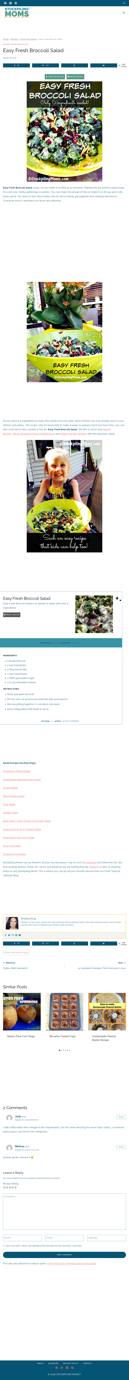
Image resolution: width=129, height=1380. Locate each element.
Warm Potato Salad (13, 796)
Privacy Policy (70, 1363)
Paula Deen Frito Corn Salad (18, 837)
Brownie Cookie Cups (63, 1036)
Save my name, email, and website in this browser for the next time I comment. (44, 1246)
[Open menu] (123, 13)
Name (8, 1237)
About (40, 1363)
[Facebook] (5, 3)
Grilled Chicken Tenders (73, 433)
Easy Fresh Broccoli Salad (16, 952)
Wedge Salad (10, 812)
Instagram (90, 862)
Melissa (19, 1146)
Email (50, 1237)
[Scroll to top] (123, 1370)
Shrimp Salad (10, 788)
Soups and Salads (28, 39)
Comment (10, 1196)
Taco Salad (9, 804)
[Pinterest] (15, 3)
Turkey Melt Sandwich (15, 965)
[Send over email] (103, 65)
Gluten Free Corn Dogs (21, 1036)
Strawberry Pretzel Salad (16, 771)
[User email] (20, 935)
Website (93, 1237)
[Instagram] (10, 3)
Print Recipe (76, 77)
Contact (87, 1363)
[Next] (122, 1020)
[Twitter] (9, 935)
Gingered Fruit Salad (14, 854)
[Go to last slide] (6, 1020)
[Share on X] (74, 65)
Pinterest (94, 867)
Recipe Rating (11, 1183)
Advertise (53, 1363)
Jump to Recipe (55, 77)
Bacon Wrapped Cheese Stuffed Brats (34, 433)
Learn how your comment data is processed (71, 1263)
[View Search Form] (124, 3)
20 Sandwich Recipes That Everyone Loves (102, 965)
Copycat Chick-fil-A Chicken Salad (22, 829)
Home (6, 39)
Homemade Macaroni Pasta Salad (21, 779)
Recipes (14, 39)
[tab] (59, 1050)
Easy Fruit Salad (12, 846)
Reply (121, 1117)
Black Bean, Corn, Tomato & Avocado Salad (27, 821)
